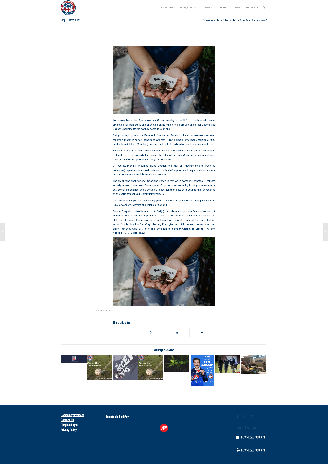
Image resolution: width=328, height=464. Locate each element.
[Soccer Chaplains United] (68, 7)
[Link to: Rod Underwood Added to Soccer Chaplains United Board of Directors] (227, 364)
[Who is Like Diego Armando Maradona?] (325, 232)
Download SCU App (253, 437)
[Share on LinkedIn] (176, 332)
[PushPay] (164, 428)
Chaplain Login (69, 425)
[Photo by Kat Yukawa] (164, 80)
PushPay (189, 165)
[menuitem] (168, 7)
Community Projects (72, 415)
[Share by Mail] (202, 332)
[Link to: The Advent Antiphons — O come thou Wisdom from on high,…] (99, 367)
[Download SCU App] (237, 437)
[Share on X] (151, 332)
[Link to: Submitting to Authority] (150, 367)
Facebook (149, 135)
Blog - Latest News (70, 20)
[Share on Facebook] (126, 332)
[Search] (264, 7)
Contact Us (67, 420)
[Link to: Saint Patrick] (176, 363)
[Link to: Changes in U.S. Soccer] (74, 359)
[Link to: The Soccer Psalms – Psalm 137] (125, 367)
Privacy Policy (69, 429)
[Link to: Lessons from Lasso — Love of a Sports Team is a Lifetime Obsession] (202, 370)
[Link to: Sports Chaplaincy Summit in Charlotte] (253, 364)
